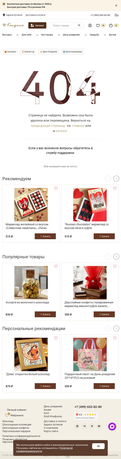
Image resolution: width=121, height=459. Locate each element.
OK (98, 446)
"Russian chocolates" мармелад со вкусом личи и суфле (87, 226)
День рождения (71, 34)
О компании (51, 428)
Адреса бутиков (14, 14)
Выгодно (7, 34)
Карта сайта (51, 431)
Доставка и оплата (35, 14)
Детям (112, 34)
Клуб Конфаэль (53, 416)
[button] (116, 178)
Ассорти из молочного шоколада (27, 302)
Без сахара (47, 34)
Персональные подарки (16, 431)
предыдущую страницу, (48, 125)
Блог (46, 413)
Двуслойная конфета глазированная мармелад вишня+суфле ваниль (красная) (89, 304)
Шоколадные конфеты (15, 428)
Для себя (26, 34)
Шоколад (7, 421)
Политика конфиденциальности (21, 436)
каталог (61, 131)
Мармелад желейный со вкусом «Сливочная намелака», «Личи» (27, 226)
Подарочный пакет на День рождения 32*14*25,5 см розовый (90, 376)
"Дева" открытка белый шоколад (28, 374)
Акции (47, 409)
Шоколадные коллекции (16, 424)
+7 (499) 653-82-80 (100, 15)
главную (78, 125)
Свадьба (94, 34)
